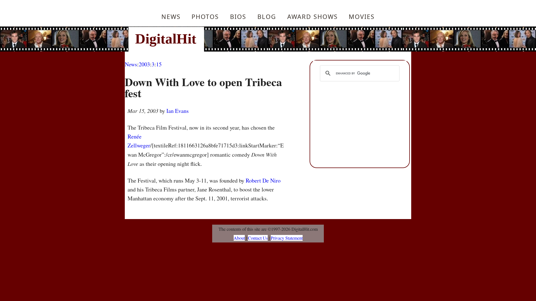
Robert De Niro (263, 180)
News (171, 16)
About (239, 238)
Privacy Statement (287, 238)
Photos (205, 16)
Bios (238, 16)
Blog (266, 16)
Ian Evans (177, 111)
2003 (144, 64)
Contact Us (258, 238)
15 (159, 64)
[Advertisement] (305, 39)
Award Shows (312, 16)
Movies (362, 16)
